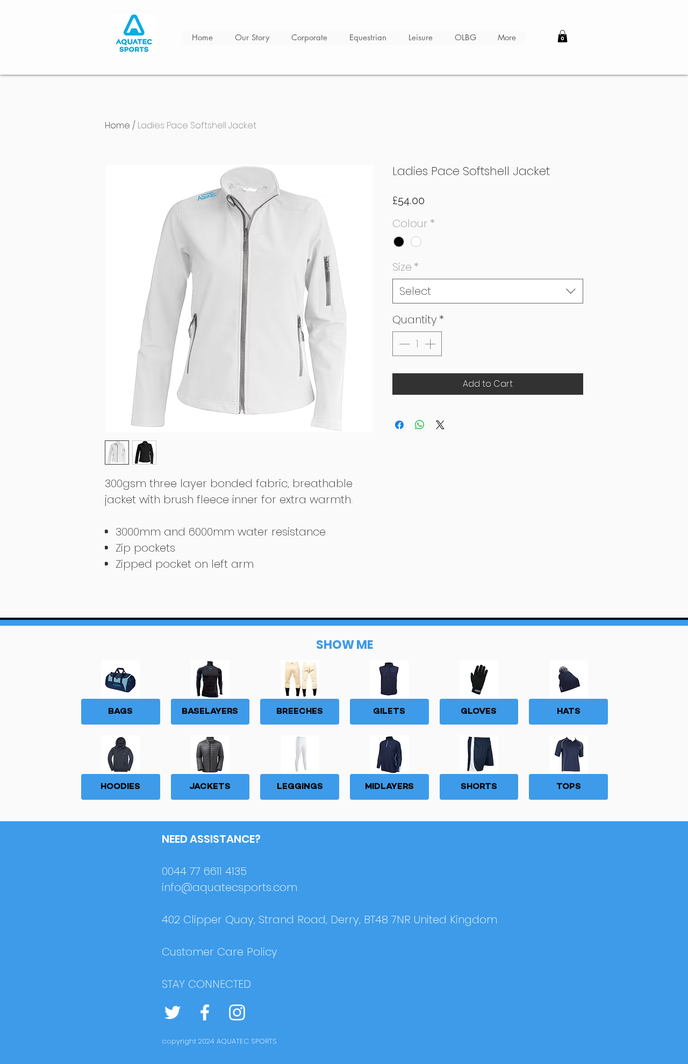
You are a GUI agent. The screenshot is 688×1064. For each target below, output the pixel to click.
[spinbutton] (417, 344)
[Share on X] (440, 424)
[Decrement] (403, 344)
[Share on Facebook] (399, 424)
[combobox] (487, 291)
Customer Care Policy (219, 951)
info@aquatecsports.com (229, 887)
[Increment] (431, 344)
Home (117, 125)
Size (405, 266)
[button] (562, 36)
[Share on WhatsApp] (419, 424)
